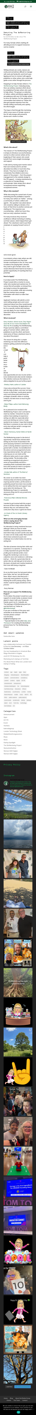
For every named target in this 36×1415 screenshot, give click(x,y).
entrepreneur (17, 683)
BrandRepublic (25, 675)
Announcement (9, 714)
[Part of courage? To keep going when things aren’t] (18, 1190)
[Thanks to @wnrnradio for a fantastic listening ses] (18, 1280)
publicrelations (22, 697)
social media (7, 700)
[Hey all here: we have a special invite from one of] (18, 1339)
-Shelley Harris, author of (15, 384)
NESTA (26, 694)
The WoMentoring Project (13, 745)
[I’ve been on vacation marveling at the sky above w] (18, 833)
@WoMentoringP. (9, 608)
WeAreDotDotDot (10, 748)
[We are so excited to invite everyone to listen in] (18, 923)
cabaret (6, 677)
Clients (9, 1400)
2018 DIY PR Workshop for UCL (14, 656)
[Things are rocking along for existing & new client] (18, 1071)
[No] (34, 1409)
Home (6, 1398)
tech (10, 703)
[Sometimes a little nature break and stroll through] (18, 1042)
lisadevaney (7, 691)
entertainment (8, 683)
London (24, 691)
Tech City (16, 703)
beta (24, 672)
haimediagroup (25, 686)
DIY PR (23, 680)
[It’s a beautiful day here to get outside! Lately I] (18, 893)
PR (31, 694)
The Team (16, 1400)
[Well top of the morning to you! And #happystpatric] (18, 1309)
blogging (6, 675)
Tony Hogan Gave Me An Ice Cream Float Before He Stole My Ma (17, 324)
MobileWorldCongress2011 (13, 734)
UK (14, 706)
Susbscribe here (9, 636)
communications (14, 677)
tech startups (7, 706)
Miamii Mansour (8, 694)
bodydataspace (15, 675)
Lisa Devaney (10, 37)
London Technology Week (13, 731)
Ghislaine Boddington (10, 686)
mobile (16, 694)
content (6, 680)
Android (6, 672)
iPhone (24, 689)
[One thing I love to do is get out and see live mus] (18, 804)
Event (6, 723)
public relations (13, 697)
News (6, 740)
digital (18, 680)
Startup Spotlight (9, 742)
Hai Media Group (8, 689)
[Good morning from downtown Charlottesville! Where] (18, 1220)
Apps (5, 717)
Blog (11, 1398)
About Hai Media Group (22, 1398)
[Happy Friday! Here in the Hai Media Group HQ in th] (18, 1012)
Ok (18, 1412)
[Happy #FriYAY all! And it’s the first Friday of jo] (18, 1250)
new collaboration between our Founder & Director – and (17, 646)
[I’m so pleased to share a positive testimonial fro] (18, 952)
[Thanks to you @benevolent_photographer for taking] (18, 1101)
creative (12, 680)
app (11, 672)
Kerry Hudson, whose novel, (13, 322)
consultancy (24, 677)
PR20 (5, 697)
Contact (24, 1400)
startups (29, 700)
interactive (18, 689)
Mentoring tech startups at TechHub (16, 659)
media (29, 691)
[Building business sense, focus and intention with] (18, 1161)
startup (23, 700)
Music (6, 737)
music (21, 694)
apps (20, 672)
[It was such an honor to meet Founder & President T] (18, 1131)
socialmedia (16, 700)
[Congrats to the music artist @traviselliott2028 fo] (18, 863)
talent (5, 703)
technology (23, 703)
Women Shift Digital (10, 751)
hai (18, 686)
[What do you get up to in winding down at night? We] (18, 982)
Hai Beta (7, 726)
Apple (15, 672)
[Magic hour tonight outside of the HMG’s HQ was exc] (18, 1369)
